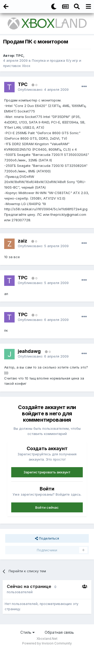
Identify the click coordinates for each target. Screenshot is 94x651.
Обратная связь (59, 632)
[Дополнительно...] (84, 86)
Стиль (26, 632)
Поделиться (48, 538)
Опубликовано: (43, 89)
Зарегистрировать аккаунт (47, 472)
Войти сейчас (47, 507)
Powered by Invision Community (47, 643)
